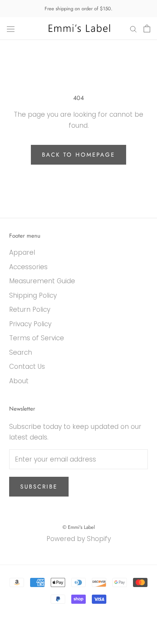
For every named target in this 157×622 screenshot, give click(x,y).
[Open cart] (147, 28)
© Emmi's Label (78, 527)
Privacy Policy (30, 323)
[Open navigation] (10, 28)
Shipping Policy (33, 295)
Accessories (28, 266)
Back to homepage (78, 155)
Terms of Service (36, 338)
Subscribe (39, 486)
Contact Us (27, 366)
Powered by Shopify (78, 538)
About (19, 381)
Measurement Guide (42, 281)
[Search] (133, 28)
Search (20, 352)
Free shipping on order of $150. (78, 8)
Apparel (22, 252)
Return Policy (29, 309)
